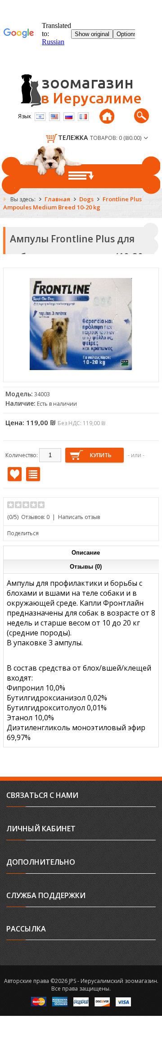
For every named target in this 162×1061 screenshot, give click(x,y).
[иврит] (40, 116)
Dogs (86, 199)
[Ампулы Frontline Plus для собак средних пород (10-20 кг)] (81, 373)
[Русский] (68, 116)
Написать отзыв (79, 517)
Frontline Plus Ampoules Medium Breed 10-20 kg (72, 203)
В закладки (15, 474)
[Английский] (54, 116)
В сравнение (33, 474)
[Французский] (83, 116)
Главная (57, 199)
